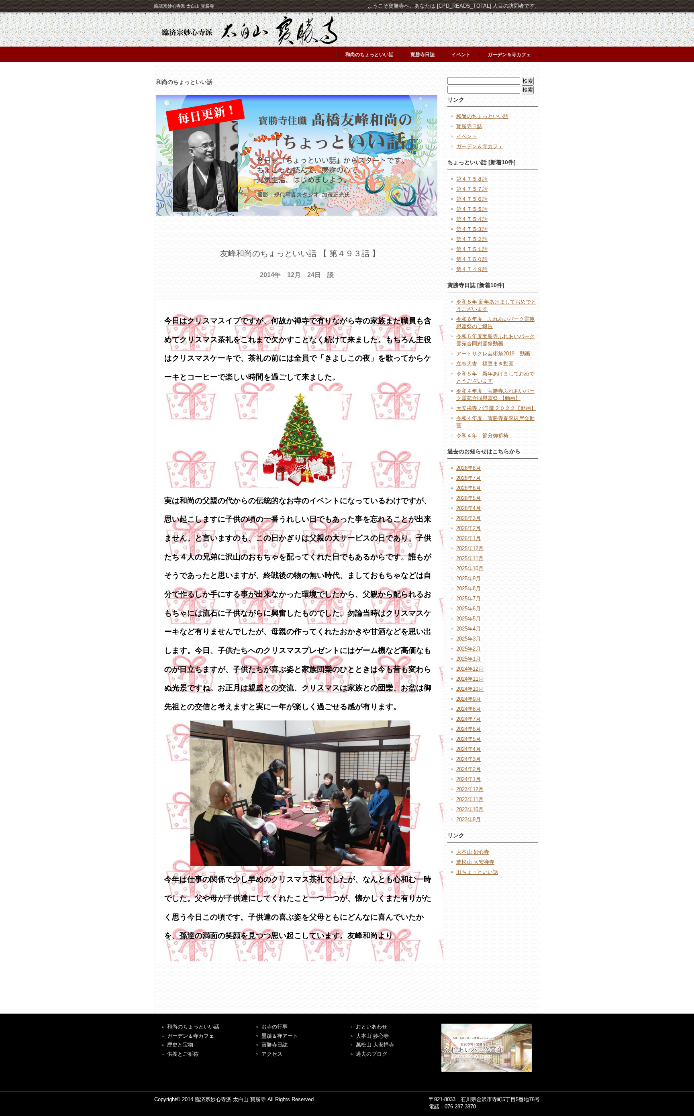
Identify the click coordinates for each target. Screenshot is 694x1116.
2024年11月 (470, 679)
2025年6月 (468, 609)
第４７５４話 (472, 219)
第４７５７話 (472, 189)
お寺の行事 (274, 1027)
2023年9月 (468, 819)
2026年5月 (468, 498)
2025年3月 (468, 639)
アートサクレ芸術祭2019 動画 (493, 354)
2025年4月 (468, 629)
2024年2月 (468, 769)
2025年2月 (468, 649)
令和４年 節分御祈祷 (482, 436)
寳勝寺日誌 (422, 54)
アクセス (271, 1054)
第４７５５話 (472, 209)
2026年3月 (468, 518)
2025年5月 (468, 619)
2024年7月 (468, 719)
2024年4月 (468, 749)
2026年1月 (468, 538)
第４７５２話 (472, 239)
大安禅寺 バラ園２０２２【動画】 (496, 408)
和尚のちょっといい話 (369, 54)
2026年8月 (468, 468)
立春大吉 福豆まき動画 (485, 364)
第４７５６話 (472, 199)
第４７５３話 (472, 229)
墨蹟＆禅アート (279, 1036)
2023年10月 (470, 809)
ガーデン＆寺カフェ (509, 54)
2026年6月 (468, 488)
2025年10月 (470, 568)
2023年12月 (470, 789)
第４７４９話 (472, 269)
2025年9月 (468, 578)
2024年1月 (468, 779)
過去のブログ (371, 1054)
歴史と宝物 (180, 1045)
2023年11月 (470, 799)
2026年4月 (468, 508)
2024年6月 (468, 729)
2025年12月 (470, 548)
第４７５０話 (472, 259)
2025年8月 (468, 589)
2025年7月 (468, 599)
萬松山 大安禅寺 (475, 862)
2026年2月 (468, 528)
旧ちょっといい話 (477, 872)
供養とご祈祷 (182, 1054)
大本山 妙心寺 (472, 852)
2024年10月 (470, 689)
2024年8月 (468, 709)
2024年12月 (470, 669)
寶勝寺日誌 (274, 1045)
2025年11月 (470, 558)
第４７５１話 (472, 249)
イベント (461, 54)
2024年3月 (468, 759)
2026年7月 (468, 478)
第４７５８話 (472, 179)
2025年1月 (468, 659)
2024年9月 (468, 699)
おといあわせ (371, 1027)
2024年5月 (468, 739)
